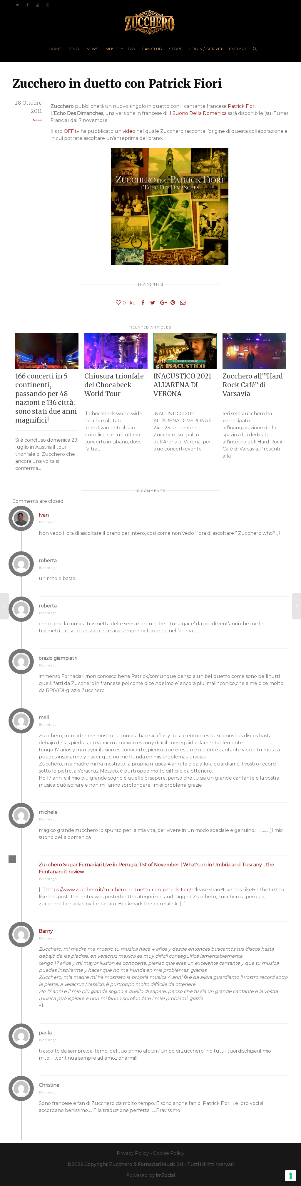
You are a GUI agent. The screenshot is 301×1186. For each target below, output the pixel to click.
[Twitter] (17, 5)
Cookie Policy (168, 1153)
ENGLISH (237, 48)
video (129, 131)
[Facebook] (27, 5)
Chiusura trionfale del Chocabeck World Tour (114, 385)
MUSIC (112, 48)
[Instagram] (47, 5)
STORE (175, 48)
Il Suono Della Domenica (197, 113)
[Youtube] (37, 5)
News (37, 120)
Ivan (44, 515)
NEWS (92, 48)
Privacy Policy (133, 1153)
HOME (55, 48)
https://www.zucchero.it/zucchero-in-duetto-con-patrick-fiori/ (118, 889)
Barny (46, 931)
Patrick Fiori (241, 106)
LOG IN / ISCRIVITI (205, 48)
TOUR (73, 48)
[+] (46, 351)
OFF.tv (71, 131)
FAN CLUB (152, 48)
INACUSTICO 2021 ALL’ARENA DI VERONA (182, 385)
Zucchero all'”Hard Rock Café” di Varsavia (253, 385)
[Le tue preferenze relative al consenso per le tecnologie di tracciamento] (290, 1175)
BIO (131, 48)
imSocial (165, 1175)
